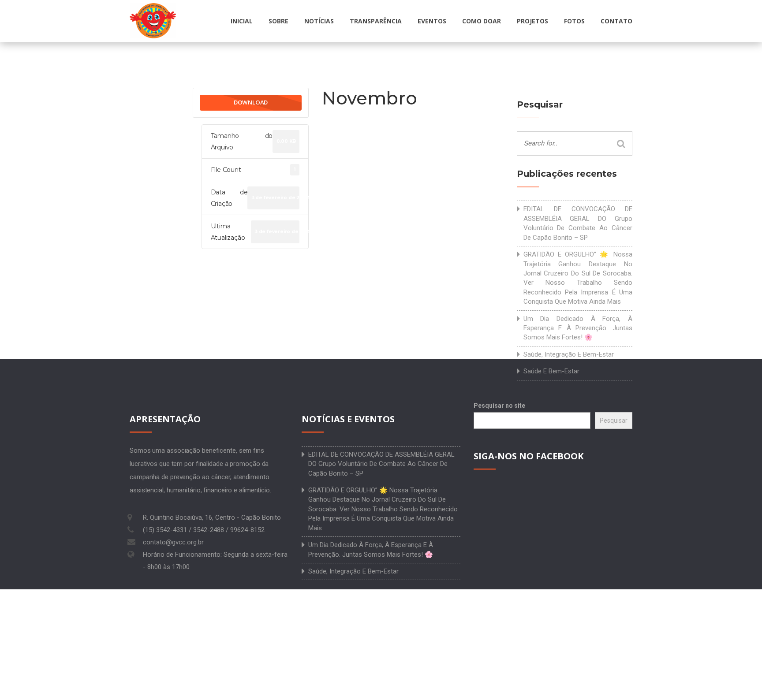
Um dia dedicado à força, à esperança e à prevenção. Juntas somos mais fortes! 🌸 (578, 328)
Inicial (242, 21)
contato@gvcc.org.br (173, 542)
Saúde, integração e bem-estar (568, 354)
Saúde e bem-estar (551, 371)
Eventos (432, 21)
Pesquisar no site (499, 405)
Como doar (481, 21)
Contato (616, 21)
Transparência (376, 21)
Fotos (574, 21)
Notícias (319, 21)
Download (251, 102)
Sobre (278, 21)
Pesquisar (614, 420)
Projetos (532, 21)
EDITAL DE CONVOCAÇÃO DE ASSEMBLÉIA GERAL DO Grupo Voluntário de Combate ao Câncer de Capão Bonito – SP (578, 223)
